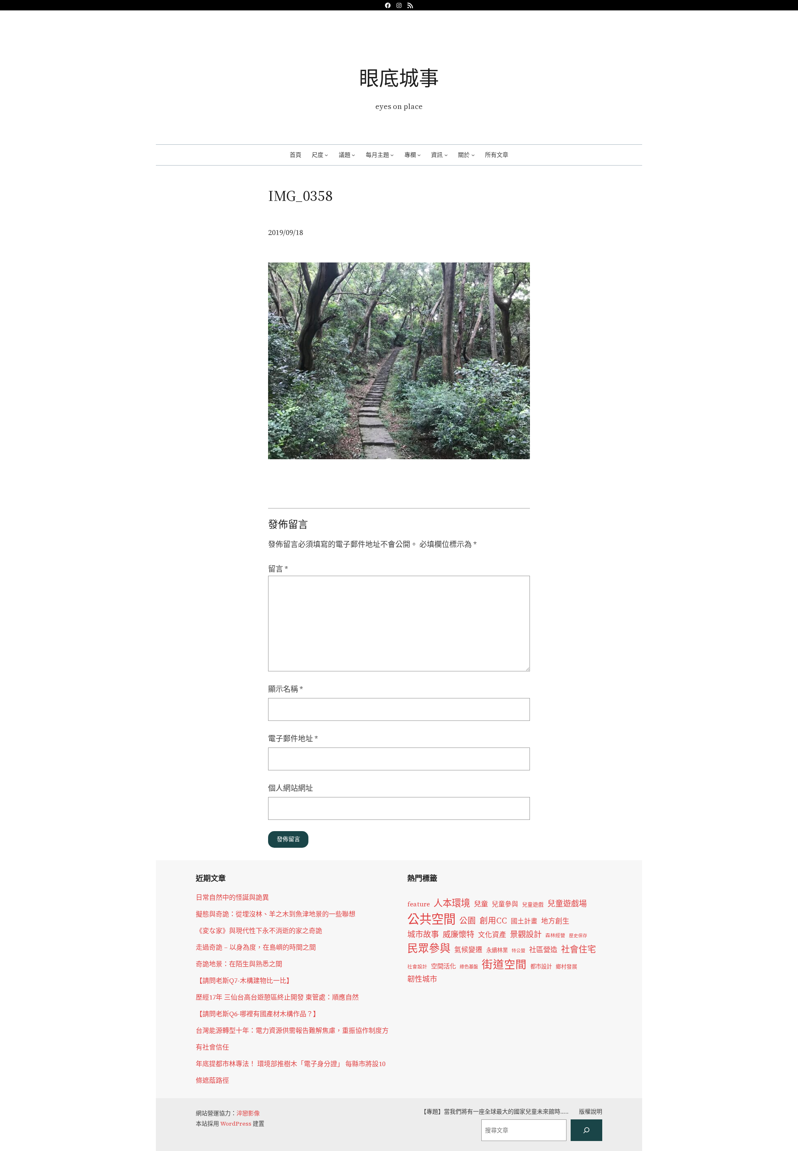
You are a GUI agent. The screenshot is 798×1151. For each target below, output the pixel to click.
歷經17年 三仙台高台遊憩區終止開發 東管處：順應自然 (277, 997)
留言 (278, 569)
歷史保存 (578, 936)
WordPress (235, 1123)
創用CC (493, 920)
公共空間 (431, 919)
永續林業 (497, 950)
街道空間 (504, 964)
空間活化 (443, 966)
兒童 (481, 904)
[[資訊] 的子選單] (446, 154)
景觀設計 (526, 934)
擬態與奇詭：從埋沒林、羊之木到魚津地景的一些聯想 (275, 913)
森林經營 (555, 935)
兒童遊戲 (533, 904)
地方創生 (555, 921)
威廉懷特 (458, 934)
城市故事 (423, 934)
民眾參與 (429, 948)
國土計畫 (524, 921)
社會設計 (417, 966)
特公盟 (518, 951)
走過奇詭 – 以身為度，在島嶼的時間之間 (256, 947)
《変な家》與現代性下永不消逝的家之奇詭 (259, 930)
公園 (467, 920)
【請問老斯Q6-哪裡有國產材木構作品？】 (258, 1013)
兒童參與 (505, 904)
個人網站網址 (290, 788)
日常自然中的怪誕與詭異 (232, 897)
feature (418, 904)
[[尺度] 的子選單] (326, 154)
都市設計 (541, 966)
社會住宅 (578, 949)
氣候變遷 (468, 950)
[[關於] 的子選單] (473, 154)
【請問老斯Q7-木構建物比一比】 (244, 980)
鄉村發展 (566, 966)
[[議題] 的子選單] (353, 154)
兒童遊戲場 (567, 903)
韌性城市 (422, 979)
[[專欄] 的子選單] (419, 154)
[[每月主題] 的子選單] (392, 154)
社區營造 (543, 950)
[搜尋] (586, 1130)
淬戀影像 (248, 1113)
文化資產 (492, 935)
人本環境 (451, 903)
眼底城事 (399, 78)
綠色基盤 (469, 966)
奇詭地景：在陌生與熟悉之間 (239, 963)
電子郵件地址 (293, 738)
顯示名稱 (285, 689)
